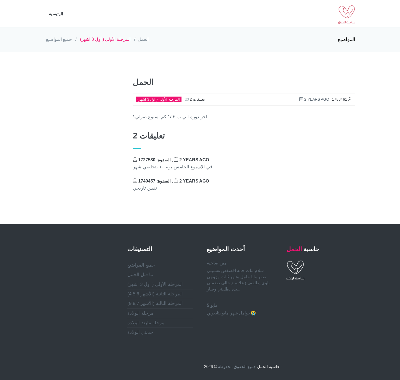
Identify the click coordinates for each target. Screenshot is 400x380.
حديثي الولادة (140, 332)
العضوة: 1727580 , (173, 159)
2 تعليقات (197, 99)
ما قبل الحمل (140, 274)
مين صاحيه (217, 263)
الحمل (143, 39)
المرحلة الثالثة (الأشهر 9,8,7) (155, 303)
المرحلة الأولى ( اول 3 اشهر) (105, 39)
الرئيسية (56, 13)
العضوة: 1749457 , (173, 181)
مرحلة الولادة (140, 313)
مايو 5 (212, 305)
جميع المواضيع (59, 39)
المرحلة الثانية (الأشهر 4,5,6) (155, 293)
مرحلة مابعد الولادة (145, 322)
